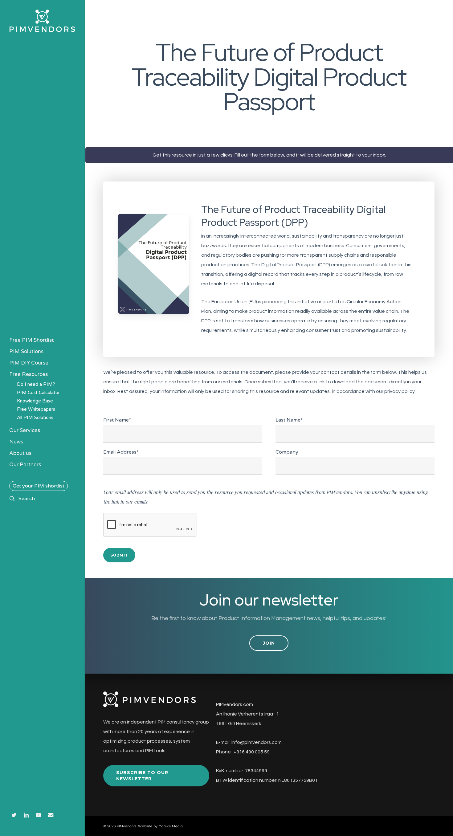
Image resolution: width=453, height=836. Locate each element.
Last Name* (289, 420)
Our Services (24, 430)
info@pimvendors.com (256, 742)
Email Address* (121, 452)
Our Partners (25, 464)
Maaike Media (170, 826)
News (16, 441)
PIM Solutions (26, 351)
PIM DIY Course (28, 363)
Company (286, 452)
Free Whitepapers (36, 409)
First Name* (117, 420)
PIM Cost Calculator (38, 392)
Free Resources (28, 374)
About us (20, 453)
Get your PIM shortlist (38, 486)
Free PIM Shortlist (31, 340)
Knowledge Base (35, 401)
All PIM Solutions (35, 417)
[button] (268, 643)
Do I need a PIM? (36, 384)
